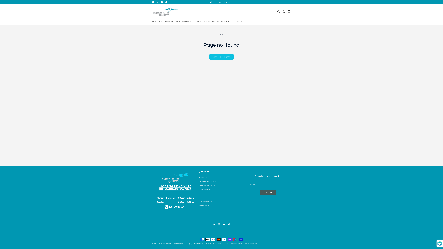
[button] (157, 21)
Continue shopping (221, 57)
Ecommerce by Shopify (184, 244)
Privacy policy (204, 189)
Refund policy (204, 206)
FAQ (200, 193)
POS (171, 244)
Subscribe (267, 192)
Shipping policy (236, 243)
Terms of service (223, 243)
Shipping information (207, 181)
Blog (200, 197)
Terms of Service (205, 202)
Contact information (250, 243)
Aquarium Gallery (164, 244)
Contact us (203, 177)
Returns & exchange (207, 185)
